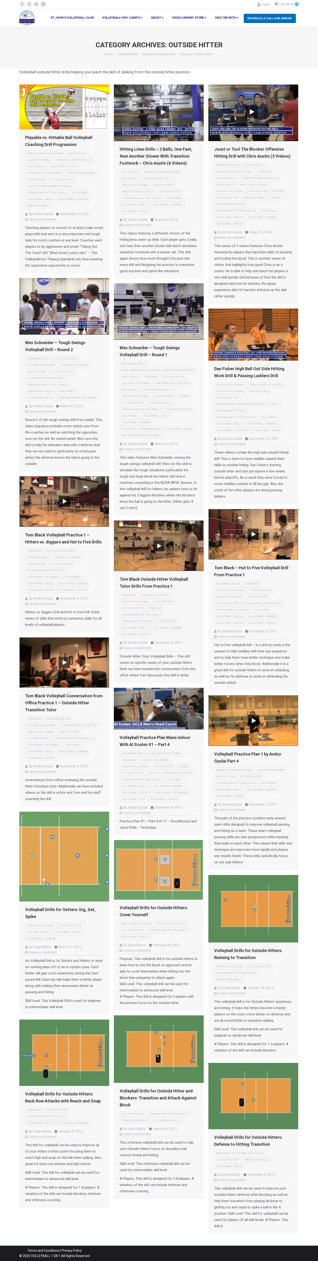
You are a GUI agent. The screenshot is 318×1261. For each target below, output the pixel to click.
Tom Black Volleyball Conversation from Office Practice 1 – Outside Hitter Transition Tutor (64, 702)
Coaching (264, 171)
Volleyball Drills (40, 199)
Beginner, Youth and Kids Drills (240, 1153)
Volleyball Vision (72, 590)
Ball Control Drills (137, 923)
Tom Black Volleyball (43, 577)
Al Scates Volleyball (167, 753)
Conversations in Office (79, 725)
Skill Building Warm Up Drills (49, 186)
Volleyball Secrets (136, 792)
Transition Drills (40, 391)
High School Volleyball (45, 173)
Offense (279, 191)
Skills (276, 197)
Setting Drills (38, 932)
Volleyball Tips (133, 799)
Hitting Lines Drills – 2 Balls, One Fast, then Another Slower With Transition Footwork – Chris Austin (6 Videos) (156, 156)
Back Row (34, 1110)
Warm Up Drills (39, 205)
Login (266, 4)
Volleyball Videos (135, 211)
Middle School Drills (138, 191)
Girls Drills (36, 166)
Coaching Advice (58, 718)
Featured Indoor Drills (74, 160)
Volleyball (80, 192)
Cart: (288, 4)
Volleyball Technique (232, 430)
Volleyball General (73, 199)
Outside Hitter (62, 179)
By (41, 214)
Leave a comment (43, 219)
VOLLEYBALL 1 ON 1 (45, 1256)
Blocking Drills (228, 583)
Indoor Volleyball (82, 173)
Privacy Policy (72, 1250)
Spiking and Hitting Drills (47, 192)
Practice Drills (255, 197)
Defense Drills (38, 557)
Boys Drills (78, 153)
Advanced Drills (228, 165)
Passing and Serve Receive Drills (240, 404)
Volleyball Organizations (141, 429)
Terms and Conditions (43, 1250)
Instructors (36, 179)
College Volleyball (41, 365)
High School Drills (64, 166)
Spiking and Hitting (231, 204)
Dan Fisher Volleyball (267, 384)
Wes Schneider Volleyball (78, 397)
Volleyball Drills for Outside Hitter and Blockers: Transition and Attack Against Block (158, 1097)
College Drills (227, 178)
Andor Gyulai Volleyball (45, 153)
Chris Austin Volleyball (162, 172)
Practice (155, 608)
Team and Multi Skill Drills (48, 384)
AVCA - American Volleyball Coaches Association (158, 370)
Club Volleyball (39, 160)
